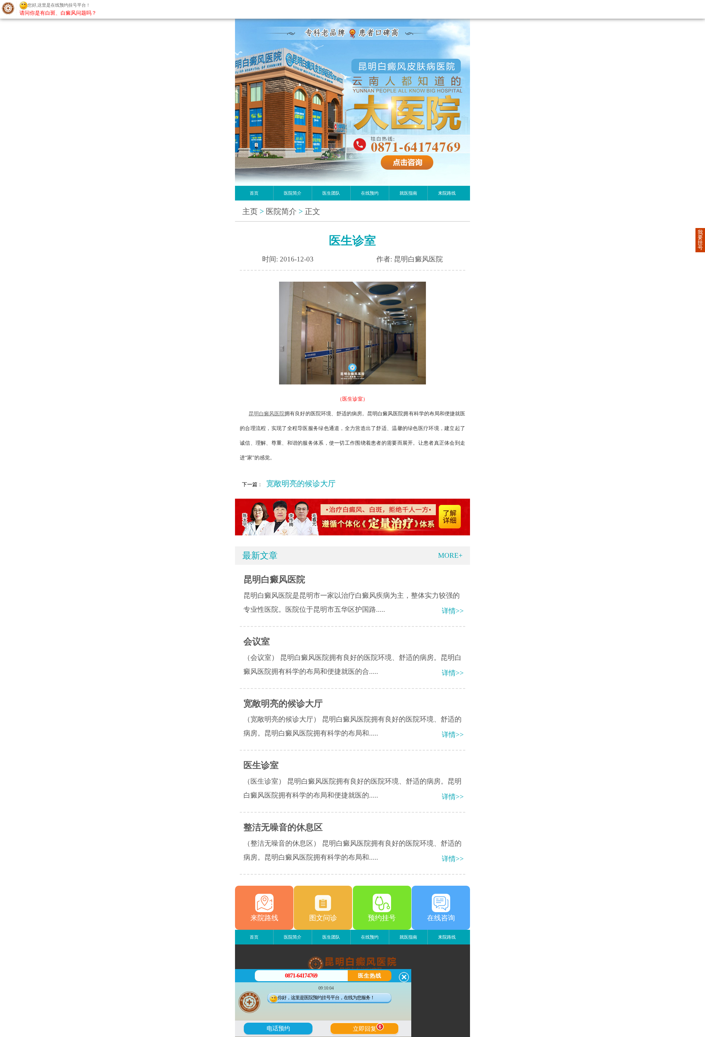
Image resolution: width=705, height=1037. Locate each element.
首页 (254, 193)
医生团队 (331, 193)
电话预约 (278, 1028)
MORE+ (450, 555)
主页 (250, 211)
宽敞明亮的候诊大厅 (301, 483)
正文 (312, 211)
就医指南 (408, 193)
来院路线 (447, 193)
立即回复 (367, 1028)
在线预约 (370, 193)
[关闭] (403, 977)
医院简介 (292, 193)
